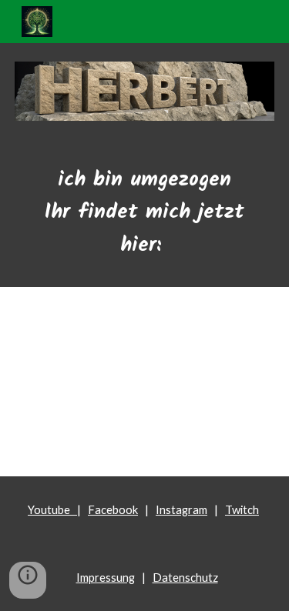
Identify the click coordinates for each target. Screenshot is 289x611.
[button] (27, 580)
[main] (145, 213)
